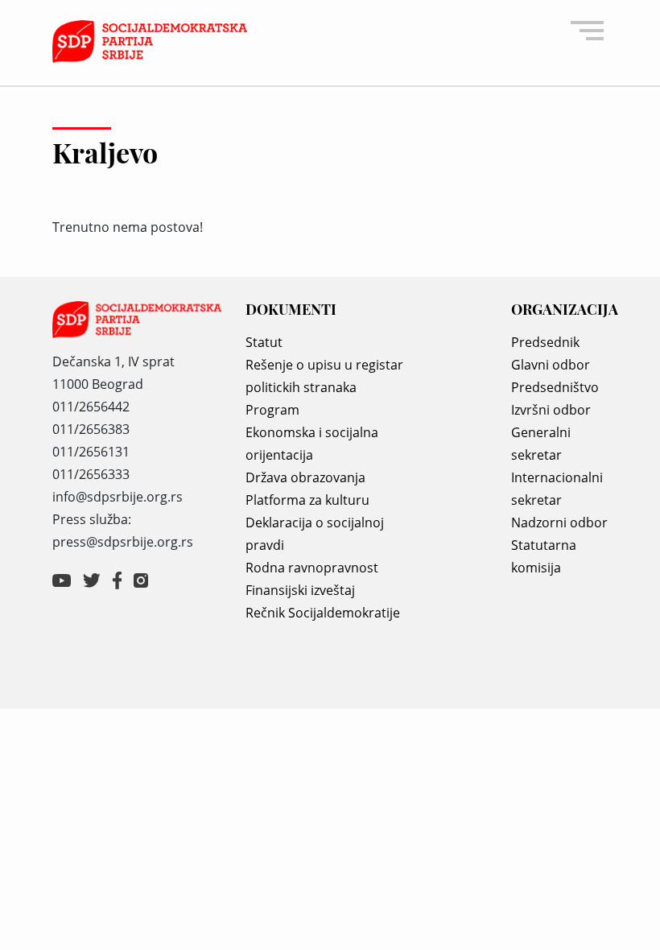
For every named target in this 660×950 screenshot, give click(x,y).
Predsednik (545, 342)
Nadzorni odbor (559, 522)
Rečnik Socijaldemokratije (322, 613)
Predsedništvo (555, 387)
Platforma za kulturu (307, 500)
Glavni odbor (550, 365)
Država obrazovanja (305, 477)
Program (272, 410)
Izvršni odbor (551, 410)
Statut (264, 342)
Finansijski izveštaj (300, 590)
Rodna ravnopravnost (311, 567)
